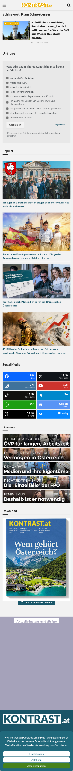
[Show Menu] (4, 5)
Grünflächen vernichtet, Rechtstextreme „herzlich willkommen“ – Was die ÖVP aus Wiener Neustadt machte (50, 30)
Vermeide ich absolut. (21, 117)
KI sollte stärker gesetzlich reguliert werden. (33, 113)
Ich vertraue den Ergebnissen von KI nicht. (32, 96)
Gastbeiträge (11, 23)
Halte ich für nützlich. (21, 87)
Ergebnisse (60, 124)
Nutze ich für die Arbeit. (22, 78)
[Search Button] (68, 5)
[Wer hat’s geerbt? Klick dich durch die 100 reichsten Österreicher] (36, 280)
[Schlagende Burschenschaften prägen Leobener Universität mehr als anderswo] (36, 179)
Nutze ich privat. (18, 82)
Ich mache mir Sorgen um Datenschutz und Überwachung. (32, 102)
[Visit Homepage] (36, 5)
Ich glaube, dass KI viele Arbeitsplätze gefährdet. (36, 108)
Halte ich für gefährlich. (22, 91)
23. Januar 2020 (40, 43)
